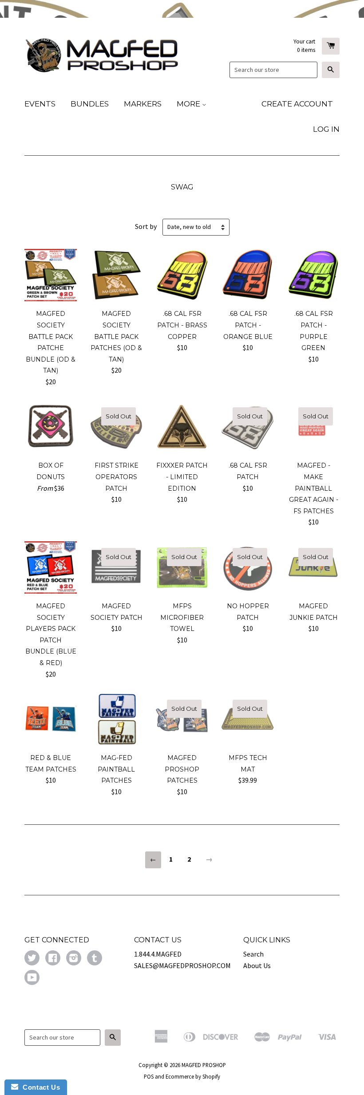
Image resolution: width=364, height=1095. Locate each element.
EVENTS (39, 103)
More (189, 103)
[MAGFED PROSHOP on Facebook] (52, 958)
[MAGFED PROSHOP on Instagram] (73, 958)
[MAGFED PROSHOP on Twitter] (32, 958)
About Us (257, 965)
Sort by (146, 226)
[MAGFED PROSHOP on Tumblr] (94, 958)
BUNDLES (90, 103)
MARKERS (143, 103)
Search (253, 953)
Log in (326, 129)
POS (149, 1076)
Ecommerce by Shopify (193, 1076)
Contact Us (39, 1087)
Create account (297, 103)
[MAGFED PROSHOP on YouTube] (32, 978)
